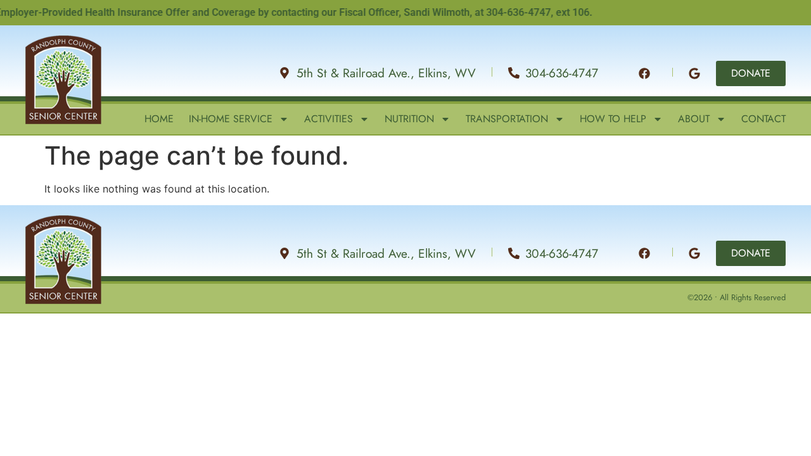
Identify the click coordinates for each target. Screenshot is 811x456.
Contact (763, 119)
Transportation (507, 119)
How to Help (613, 119)
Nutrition (409, 119)
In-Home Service (230, 119)
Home (159, 119)
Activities (328, 119)
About (694, 119)
